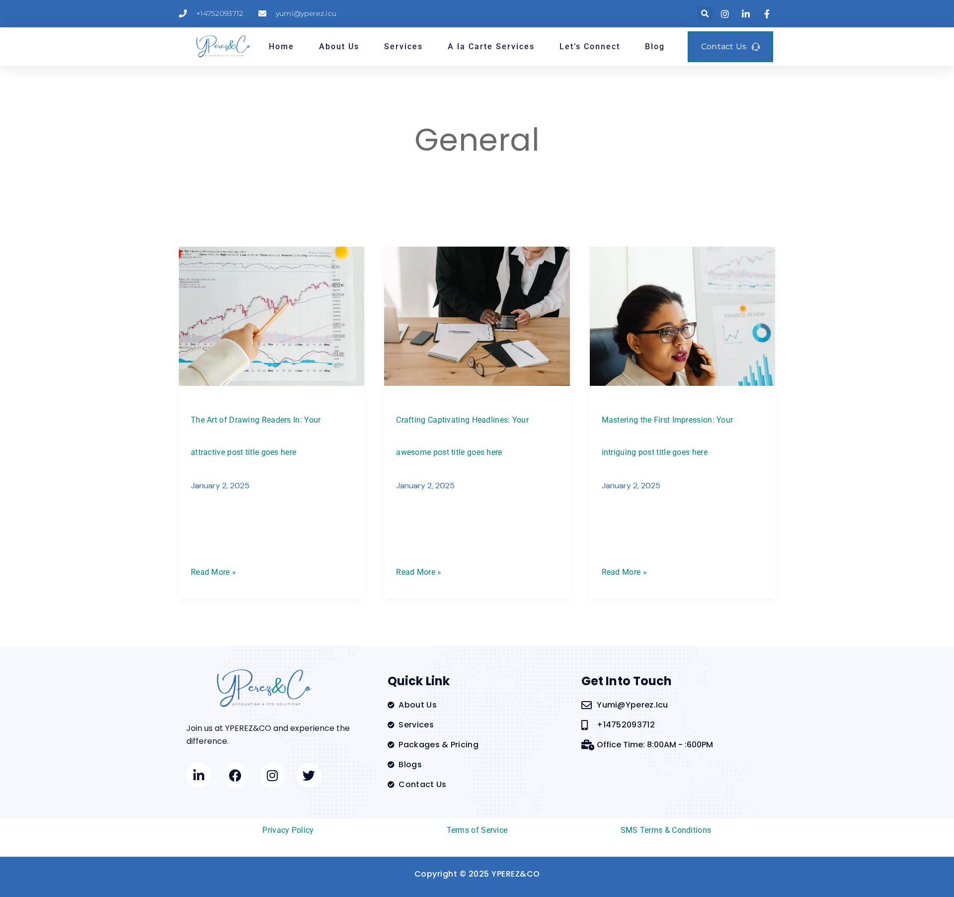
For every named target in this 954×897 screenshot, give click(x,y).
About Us (339, 46)
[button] (705, 13)
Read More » (213, 571)
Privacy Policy (288, 830)
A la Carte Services (491, 46)
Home (281, 46)
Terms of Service (477, 830)
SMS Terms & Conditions (666, 830)
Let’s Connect (589, 46)
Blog (655, 46)
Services (403, 46)
